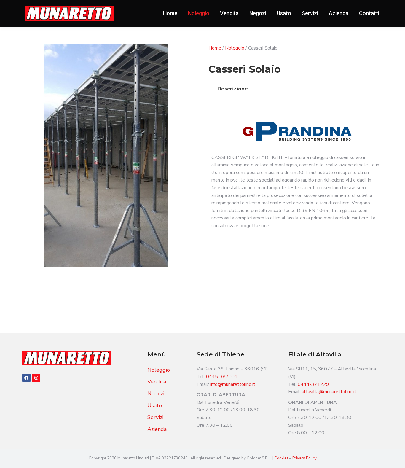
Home (214, 48)
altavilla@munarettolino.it (329, 392)
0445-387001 (221, 376)
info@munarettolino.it (232, 384)
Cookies (281, 458)
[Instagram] (36, 378)
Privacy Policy (304, 458)
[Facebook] (26, 378)
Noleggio (234, 48)
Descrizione (232, 89)
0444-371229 (313, 384)
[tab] (232, 89)
